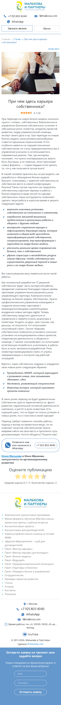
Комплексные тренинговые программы (27, 514)
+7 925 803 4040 (45, 445)
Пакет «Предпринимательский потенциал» (29, 563)
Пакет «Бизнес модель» (18, 556)
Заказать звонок (17, 28)
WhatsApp (33, 614)
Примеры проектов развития (21, 579)
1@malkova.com (48, 15)
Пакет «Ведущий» (15, 560)
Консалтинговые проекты (19, 526)
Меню (47, 28)
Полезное (10, 594)
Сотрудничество (14, 575)
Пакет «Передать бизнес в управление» (27, 571)
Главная (6, 39)
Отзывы (9, 586)
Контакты (10, 590)
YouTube (33, 634)
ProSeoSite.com (35, 644)
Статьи (16, 39)
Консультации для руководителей (24, 530)
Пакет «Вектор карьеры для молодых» (26, 552)
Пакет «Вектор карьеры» (19, 548)
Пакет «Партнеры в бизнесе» (21, 567)
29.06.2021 (53, 48)
